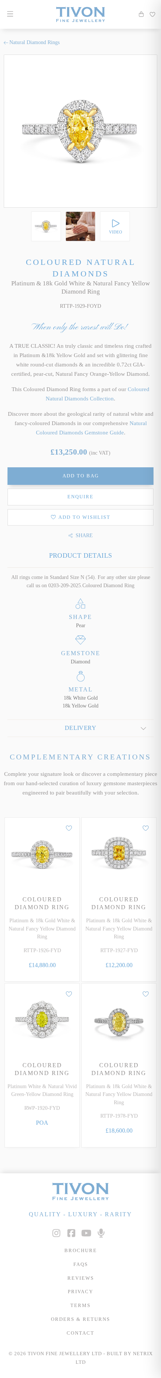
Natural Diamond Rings (34, 42)
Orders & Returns (80, 1319)
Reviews (80, 1278)
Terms (80, 1305)
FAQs (80, 1264)
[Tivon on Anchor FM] (101, 1233)
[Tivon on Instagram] (56, 1233)
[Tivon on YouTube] (86, 1233)
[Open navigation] (10, 14)
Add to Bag (81, 476)
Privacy (80, 1291)
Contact (80, 1333)
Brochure (80, 1250)
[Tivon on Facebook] (71, 1233)
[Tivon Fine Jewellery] (80, 1191)
